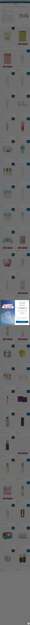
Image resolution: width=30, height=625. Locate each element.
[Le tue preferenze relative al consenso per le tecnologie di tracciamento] (28, 623)
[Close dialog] (28, 301)
